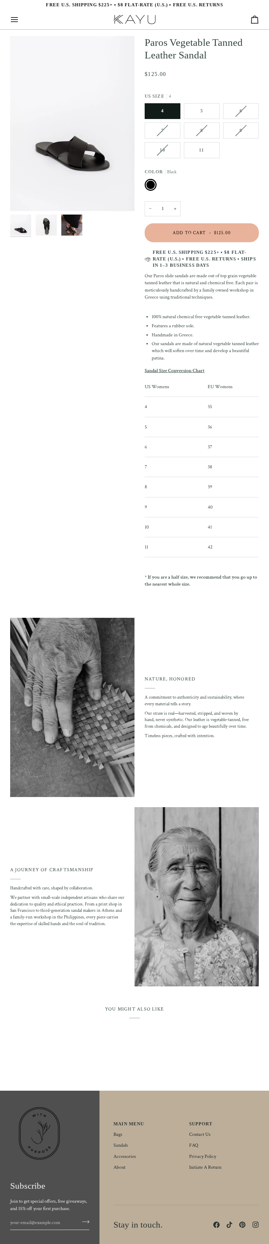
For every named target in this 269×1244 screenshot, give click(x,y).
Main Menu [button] (128, 1123)
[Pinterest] (242, 1225)
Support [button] (201, 1123)
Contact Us (200, 1134)
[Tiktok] (229, 1225)
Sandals (120, 1145)
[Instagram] (256, 1225)
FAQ (193, 1145)
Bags (117, 1134)
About (119, 1167)
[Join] (83, 1222)
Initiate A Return (205, 1167)
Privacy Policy (202, 1156)
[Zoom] (72, 123)
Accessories (124, 1156)
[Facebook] (216, 1225)
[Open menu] (20, 19)
